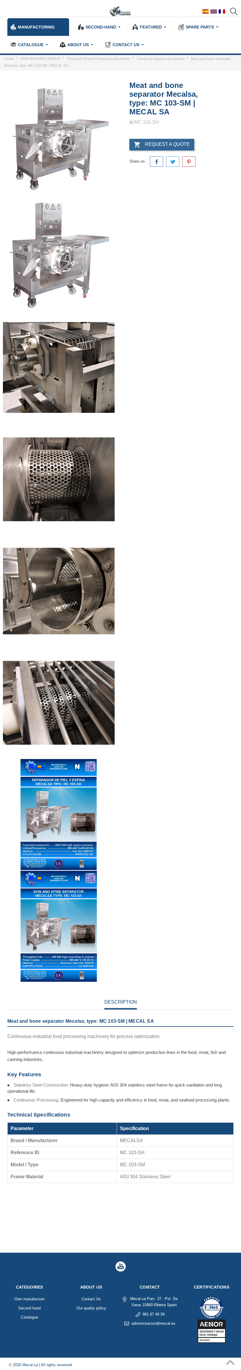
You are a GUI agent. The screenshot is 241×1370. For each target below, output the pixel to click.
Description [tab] (120, 1001)
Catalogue (29, 1317)
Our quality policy (91, 1308)
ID (131, 122)
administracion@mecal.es (153, 1323)
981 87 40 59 (154, 1314)
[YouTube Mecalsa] (120, 1266)
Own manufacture (29, 1299)
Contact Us (91, 1299)
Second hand (29, 1308)
